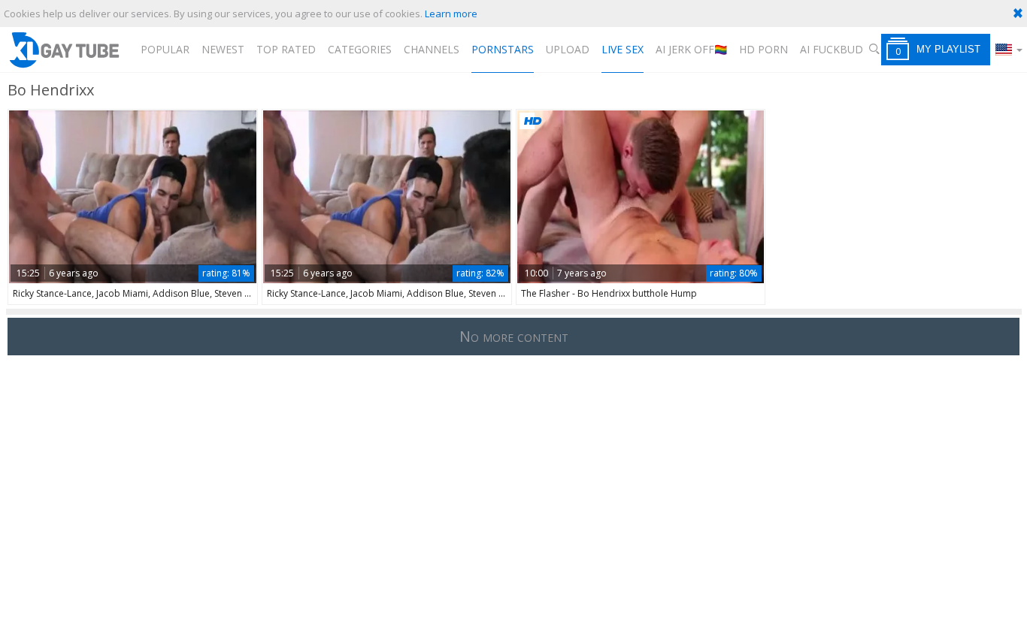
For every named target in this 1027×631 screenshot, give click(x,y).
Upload (567, 49)
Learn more (451, 13)
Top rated (286, 49)
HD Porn (763, 49)
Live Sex (622, 49)
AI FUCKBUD (831, 49)
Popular (165, 49)
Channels (431, 49)
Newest (222, 49)
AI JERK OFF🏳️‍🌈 (691, 49)
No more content (513, 336)
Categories (360, 49)
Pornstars (502, 49)
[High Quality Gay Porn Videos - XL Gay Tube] (64, 49)
